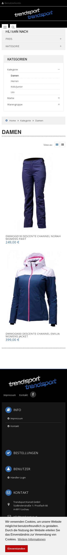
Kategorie (25, 120)
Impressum (10, 395)
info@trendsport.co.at (25, 516)
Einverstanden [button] (16, 548)
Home (12, 120)
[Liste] (62, 144)
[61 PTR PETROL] (33, 290)
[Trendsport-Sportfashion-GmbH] (33, 10)
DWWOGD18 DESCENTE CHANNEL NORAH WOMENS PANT (33, 237)
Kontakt (23, 395)
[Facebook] (33, 394)
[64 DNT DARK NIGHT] (33, 192)
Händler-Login (18, 477)
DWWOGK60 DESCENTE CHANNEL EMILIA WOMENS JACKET (33, 335)
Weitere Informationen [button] (32, 539)
